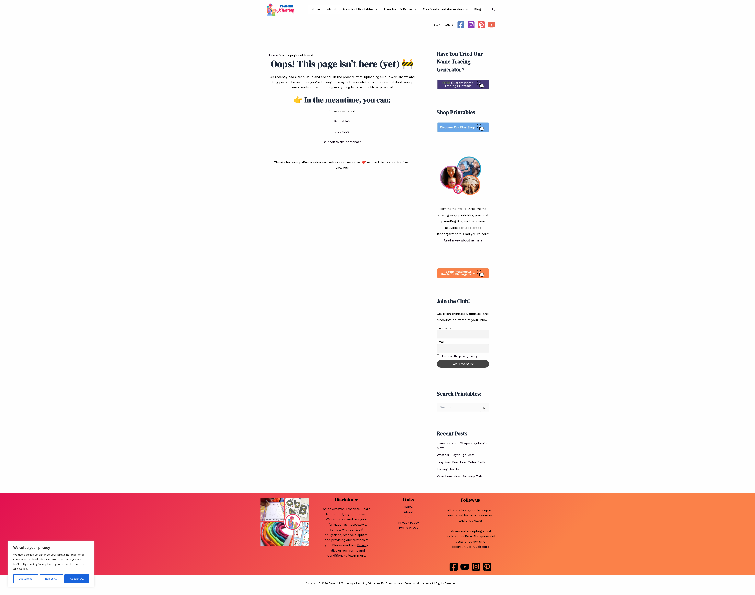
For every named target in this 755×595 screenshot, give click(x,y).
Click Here (481, 547)
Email (440, 341)
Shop (408, 517)
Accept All (77, 578)
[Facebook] (461, 25)
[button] (375, 9)
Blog (477, 9)
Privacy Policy (408, 522)
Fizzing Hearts (448, 469)
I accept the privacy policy (459, 356)
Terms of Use (408, 527)
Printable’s (342, 121)
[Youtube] (464, 566)
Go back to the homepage (342, 142)
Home (315, 9)
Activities (342, 131)
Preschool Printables (357, 9)
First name (444, 327)
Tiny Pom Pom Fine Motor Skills (461, 462)
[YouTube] (491, 25)
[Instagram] (471, 25)
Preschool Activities (398, 9)
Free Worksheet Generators (443, 9)
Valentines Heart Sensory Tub (459, 476)
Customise (25, 578)
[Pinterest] (481, 25)
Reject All (51, 578)
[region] (51, 564)
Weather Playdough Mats (456, 455)
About (331, 9)
